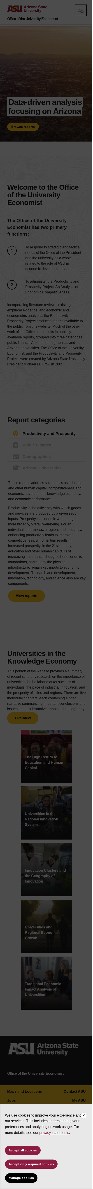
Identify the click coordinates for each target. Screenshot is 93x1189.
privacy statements (54, 1133)
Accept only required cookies (31, 1164)
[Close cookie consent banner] (84, 1115)
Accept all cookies (23, 1150)
